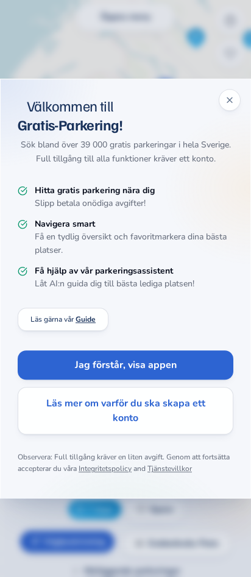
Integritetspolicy (105, 469)
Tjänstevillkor (169, 469)
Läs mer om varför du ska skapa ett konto (125, 411)
